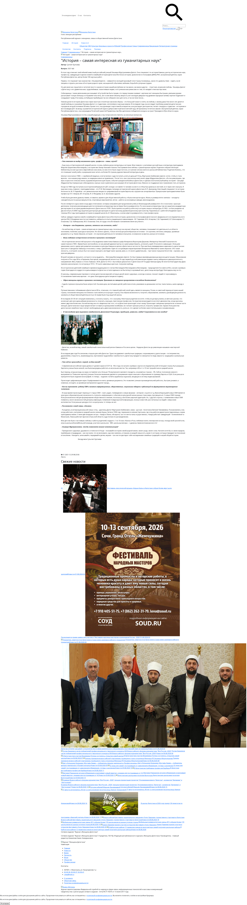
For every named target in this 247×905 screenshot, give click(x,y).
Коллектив (66, 49)
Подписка (87, 49)
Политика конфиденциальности (76, 883)
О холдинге (68, 878)
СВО (89, 46)
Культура (94, 46)
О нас (80, 15)
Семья (134, 46)
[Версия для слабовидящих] (178, 28)
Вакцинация (154, 46)
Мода (66, 857)
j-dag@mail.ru (69, 874)
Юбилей (117, 46)
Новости (85, 43)
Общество (84, 46)
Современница (143, 46)
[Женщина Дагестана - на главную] (78, 32)
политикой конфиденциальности (99, 895)
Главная (66, 43)
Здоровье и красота (106, 46)
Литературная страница (168, 46)
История (75, 43)
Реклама (97, 49)
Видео (66, 853)
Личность (67, 855)
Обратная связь (70, 881)
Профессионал (126, 46)
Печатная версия (169, 29)
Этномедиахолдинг (69, 15)
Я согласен (5, 903)
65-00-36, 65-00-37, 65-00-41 (74, 872)
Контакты (87, 15)
